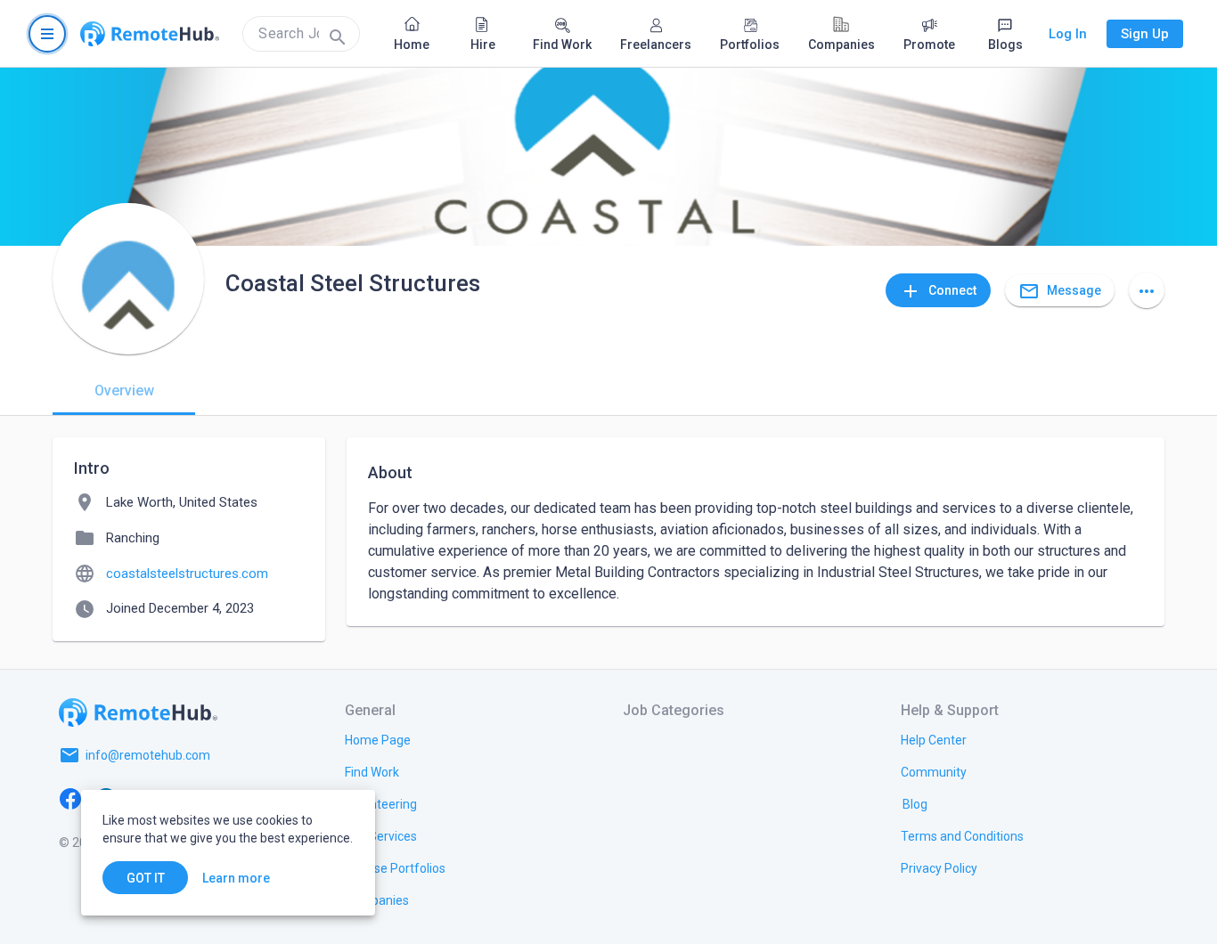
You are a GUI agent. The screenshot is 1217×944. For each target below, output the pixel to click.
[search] (301, 34)
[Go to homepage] (149, 34)
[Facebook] (70, 798)
